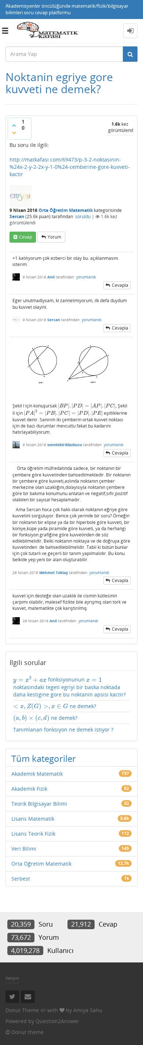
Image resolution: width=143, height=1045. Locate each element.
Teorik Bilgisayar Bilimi (39, 803)
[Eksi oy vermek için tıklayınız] (14, 133)
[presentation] (86, 406)
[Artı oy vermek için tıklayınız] (14, 125)
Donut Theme (22, 1010)
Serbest (20, 878)
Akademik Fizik (29, 788)
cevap (25, 237)
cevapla (120, 285)
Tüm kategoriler (43, 758)
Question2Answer (57, 1021)
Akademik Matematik (37, 773)
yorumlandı (86, 277)
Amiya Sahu (87, 1010)
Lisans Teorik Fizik (33, 833)
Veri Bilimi (23, 848)
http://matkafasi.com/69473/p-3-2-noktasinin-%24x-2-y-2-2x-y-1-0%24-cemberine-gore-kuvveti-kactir (70, 167)
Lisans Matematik (32, 818)
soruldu (83, 216)
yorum (54, 237)
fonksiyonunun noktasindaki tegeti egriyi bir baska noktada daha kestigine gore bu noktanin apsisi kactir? (69, 687)
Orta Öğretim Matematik (65, 210)
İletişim (12, 978)
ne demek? (54, 706)
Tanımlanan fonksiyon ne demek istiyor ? (63, 729)
